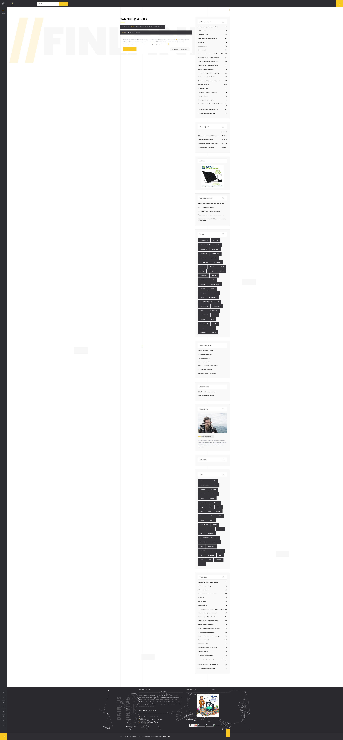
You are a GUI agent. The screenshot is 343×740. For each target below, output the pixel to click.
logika (212, 288)
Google (203, 266)
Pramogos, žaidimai (203, 96)
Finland (130, 32)
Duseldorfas (215, 253)
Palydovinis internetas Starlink (206, 395)
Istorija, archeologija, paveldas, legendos (208, 57)
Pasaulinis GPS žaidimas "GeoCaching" (207, 92)
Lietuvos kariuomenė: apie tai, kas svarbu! (208, 136)
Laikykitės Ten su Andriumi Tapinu (206, 132)
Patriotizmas (204, 306)
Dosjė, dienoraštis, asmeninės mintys (207, 38)
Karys (214, 275)
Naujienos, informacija (203, 84)
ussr (211, 328)
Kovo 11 (203, 284)
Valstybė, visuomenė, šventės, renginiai (208, 109)
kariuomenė (204, 275)
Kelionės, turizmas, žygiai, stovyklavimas (149, 26)
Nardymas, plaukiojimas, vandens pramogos (209, 81)
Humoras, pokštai (202, 46)
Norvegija (203, 293)
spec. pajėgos (204, 323)
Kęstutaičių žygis (215, 284)
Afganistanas (204, 240)
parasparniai (212, 297)
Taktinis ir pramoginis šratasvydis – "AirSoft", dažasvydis (212, 104)
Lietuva (203, 288)
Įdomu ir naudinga (202, 50)
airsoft (215, 240)
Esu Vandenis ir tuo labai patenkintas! (214, 203)
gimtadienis (217, 262)
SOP (212, 319)
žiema (214, 332)
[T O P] (228, 733)
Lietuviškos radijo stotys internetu (207, 392)
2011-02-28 (125, 26)
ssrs (214, 323)
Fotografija (201, 42)
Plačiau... (130, 49)
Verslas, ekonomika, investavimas (206, 113)
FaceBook (213, 258)
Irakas (212, 266)
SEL (214, 315)
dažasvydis (204, 253)
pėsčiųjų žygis (204, 315)
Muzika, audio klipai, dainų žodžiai (206, 77)
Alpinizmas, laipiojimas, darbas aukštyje (208, 27)
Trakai (202, 328)
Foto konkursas (204, 262)
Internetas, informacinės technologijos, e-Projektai (211, 54)
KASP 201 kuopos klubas (204, 362)
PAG (202, 297)
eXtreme (203, 258)
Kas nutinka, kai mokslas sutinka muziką (208, 143)
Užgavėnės (203, 332)
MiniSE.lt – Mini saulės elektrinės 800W (208, 365)
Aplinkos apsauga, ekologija (205, 31)
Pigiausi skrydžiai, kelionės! (205, 354)
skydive (203, 319)
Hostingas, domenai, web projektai (207, 373)
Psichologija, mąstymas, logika (205, 100)
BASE (217, 245)
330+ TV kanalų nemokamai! (205, 369)
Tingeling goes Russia (208, 207)
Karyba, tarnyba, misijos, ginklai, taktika (208, 61)
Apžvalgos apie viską (203, 34)
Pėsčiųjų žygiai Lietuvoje (204, 358)
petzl (202, 310)
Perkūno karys (217, 306)
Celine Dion (204, 249)
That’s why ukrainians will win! (205, 139)
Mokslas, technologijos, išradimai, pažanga (209, 73)
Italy (202, 271)
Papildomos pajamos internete (205, 350)
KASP (202, 280)
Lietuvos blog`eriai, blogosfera (205, 69)
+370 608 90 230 (153, 716)
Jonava (211, 271)
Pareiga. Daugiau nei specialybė (206, 147)
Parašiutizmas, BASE (203, 88)
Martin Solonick (206, 436)
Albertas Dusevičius (205, 245)
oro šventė (214, 293)
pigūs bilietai (213, 310)
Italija (222, 266)
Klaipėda (212, 280)
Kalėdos (221, 271)
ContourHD (215, 249)
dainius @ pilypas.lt (156, 719)
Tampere (137, 32)
